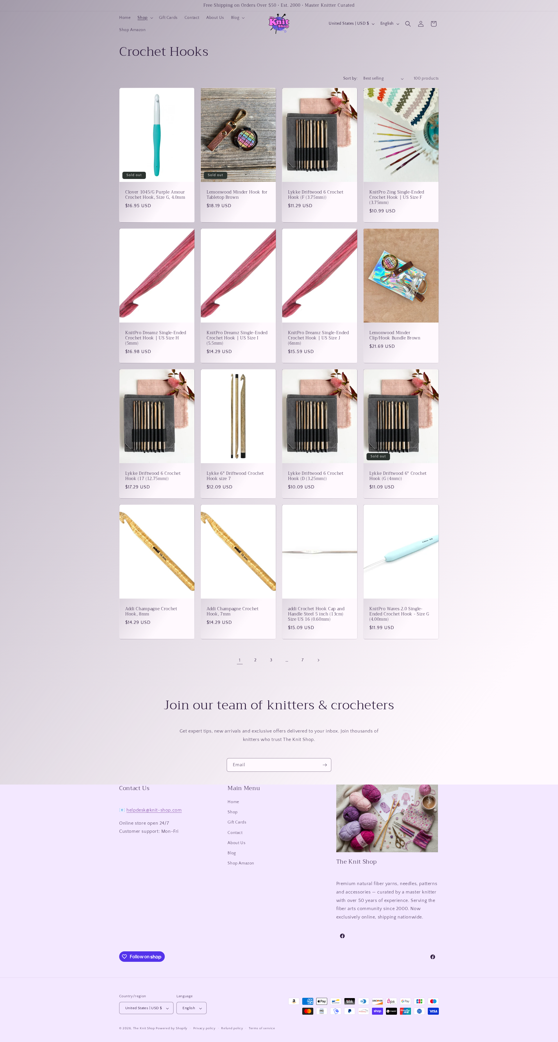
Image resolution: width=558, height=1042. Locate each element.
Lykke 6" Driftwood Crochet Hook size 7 (235, 476)
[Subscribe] (324, 765)
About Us (236, 843)
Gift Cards (237, 822)
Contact (235, 832)
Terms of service (262, 1028)
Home (233, 802)
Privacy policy (204, 1028)
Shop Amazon (241, 863)
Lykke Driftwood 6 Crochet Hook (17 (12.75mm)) (153, 476)
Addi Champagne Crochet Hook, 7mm (233, 611)
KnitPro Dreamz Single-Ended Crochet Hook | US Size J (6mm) (318, 338)
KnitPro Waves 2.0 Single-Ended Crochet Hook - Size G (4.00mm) (399, 614)
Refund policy (232, 1028)
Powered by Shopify (171, 1028)
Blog (232, 853)
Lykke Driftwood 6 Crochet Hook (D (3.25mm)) (316, 476)
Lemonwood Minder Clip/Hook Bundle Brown (395, 335)
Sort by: (350, 78)
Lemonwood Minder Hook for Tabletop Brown (237, 195)
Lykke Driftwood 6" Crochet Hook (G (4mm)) (398, 476)
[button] (144, 18)
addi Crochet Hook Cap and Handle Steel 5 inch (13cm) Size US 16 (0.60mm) (316, 614)
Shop (232, 812)
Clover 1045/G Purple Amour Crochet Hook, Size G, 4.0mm (155, 195)
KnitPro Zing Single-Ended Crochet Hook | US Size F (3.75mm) (396, 198)
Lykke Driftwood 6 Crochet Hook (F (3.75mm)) (316, 195)
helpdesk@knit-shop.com (154, 810)
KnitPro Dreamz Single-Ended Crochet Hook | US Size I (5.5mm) (237, 338)
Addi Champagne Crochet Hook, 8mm (151, 611)
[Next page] (318, 660)
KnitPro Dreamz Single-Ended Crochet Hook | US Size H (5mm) (155, 338)
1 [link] (240, 660)
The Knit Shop (144, 1028)
